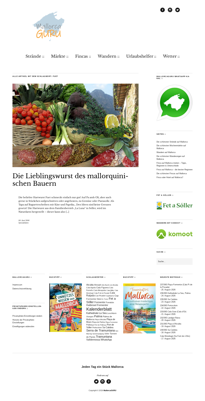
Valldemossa (93, 339)
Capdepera (110, 296)
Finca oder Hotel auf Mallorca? (170, 177)
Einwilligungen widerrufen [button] (23, 326)
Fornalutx (110, 302)
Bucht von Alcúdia (111, 285)
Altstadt (97, 285)
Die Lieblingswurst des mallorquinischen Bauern (70, 179)
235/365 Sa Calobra (168, 299)
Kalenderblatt (99, 309)
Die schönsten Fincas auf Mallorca (172, 173)
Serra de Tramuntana (100, 330)
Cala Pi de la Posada (101, 293)
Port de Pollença (100, 325)
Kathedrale (92, 313)
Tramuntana (104, 336)
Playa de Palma (98, 322)
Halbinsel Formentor (97, 305)
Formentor (99, 302)
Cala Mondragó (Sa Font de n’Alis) (175, 336)
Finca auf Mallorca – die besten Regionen (175, 169)
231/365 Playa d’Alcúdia (170, 324)
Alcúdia (89, 284)
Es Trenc (104, 299)
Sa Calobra (107, 327)
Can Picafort (100, 296)
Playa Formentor (112, 322)
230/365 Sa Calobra (168, 330)
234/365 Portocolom (169, 305)
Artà (102, 285)
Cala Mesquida (99, 290)
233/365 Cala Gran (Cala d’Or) (173, 311)
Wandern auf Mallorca (166, 152)
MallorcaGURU (110, 390)
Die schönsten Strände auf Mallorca (172, 142)
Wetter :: (171, 56)
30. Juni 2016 (23, 220)
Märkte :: (59, 56)
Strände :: (35, 56)
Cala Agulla (91, 288)
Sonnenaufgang (98, 334)
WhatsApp (106, 339)
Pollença (90, 325)
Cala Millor (110, 290)
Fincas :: (83, 56)
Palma (98, 316)
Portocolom (97, 328)
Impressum (17, 285)
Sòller (106, 334)
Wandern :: (108, 56)
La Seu (103, 313)
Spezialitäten (23, 223)
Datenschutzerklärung (21, 289)
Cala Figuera (102, 287)
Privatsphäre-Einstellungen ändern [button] (27, 316)
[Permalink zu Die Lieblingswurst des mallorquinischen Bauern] (75, 166)
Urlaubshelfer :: (141, 56)
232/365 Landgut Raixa (170, 318)
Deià (99, 299)
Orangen (89, 317)
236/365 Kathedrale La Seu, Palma (175, 293)
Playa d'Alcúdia (100, 319)
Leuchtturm (111, 313)
